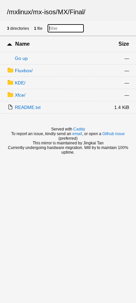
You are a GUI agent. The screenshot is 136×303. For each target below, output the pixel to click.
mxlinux (20, 12)
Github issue (113, 133)
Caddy (79, 129)
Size (124, 44)
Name (22, 44)
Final (77, 12)
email (77, 133)
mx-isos (44, 12)
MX (63, 12)
